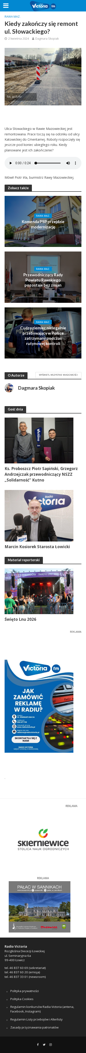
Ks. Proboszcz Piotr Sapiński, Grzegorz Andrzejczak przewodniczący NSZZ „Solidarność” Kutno (41, 474)
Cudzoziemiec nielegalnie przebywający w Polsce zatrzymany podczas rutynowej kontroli (43, 335)
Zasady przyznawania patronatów (34, 1027)
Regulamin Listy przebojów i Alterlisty (36, 1019)
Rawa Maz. (12, 17)
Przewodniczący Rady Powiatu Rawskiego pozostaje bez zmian (43, 279)
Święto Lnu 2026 (20, 619)
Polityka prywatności (24, 991)
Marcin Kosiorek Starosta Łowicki (37, 546)
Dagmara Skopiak (47, 39)
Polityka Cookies (21, 999)
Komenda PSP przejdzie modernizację (43, 224)
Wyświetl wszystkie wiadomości (58, 374)
